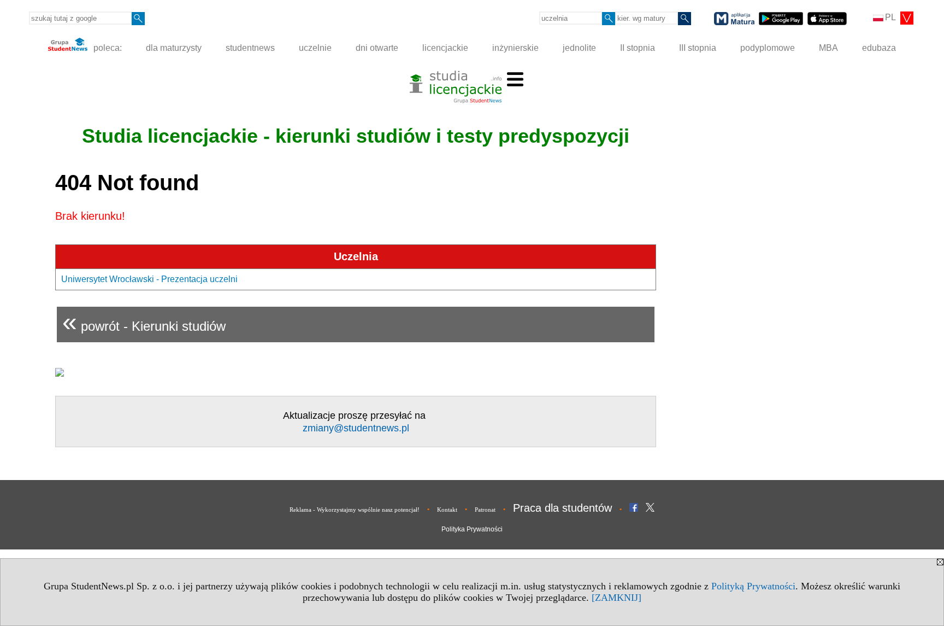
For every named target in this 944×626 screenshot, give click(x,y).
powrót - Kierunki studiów (144, 321)
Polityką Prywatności (753, 586)
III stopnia (697, 47)
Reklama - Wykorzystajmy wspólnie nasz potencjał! (355, 509)
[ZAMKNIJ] (616, 597)
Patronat (485, 509)
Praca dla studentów (562, 508)
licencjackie (445, 47)
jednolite (579, 47)
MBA (828, 47)
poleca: (106, 47)
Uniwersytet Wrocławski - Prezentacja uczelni (149, 279)
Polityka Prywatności (472, 529)
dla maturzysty (174, 47)
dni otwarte (377, 47)
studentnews (250, 47)
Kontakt (447, 509)
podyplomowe (767, 47)
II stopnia (637, 47)
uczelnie (315, 47)
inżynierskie (515, 47)
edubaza (879, 47)
